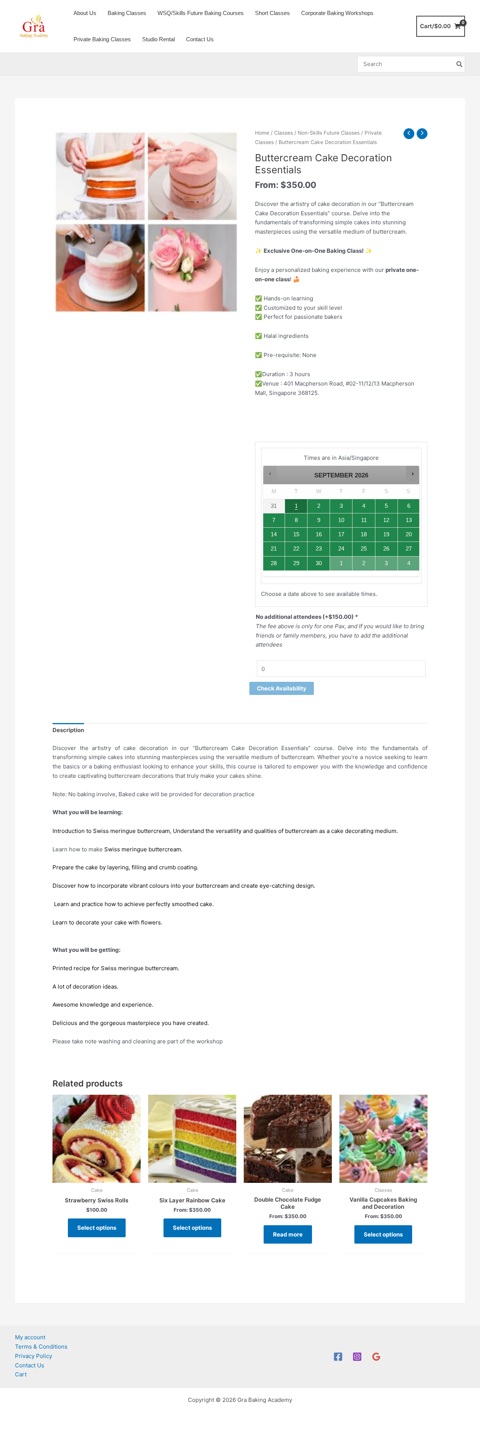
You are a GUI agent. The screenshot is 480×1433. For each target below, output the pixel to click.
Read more (288, 1234)
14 (274, 534)
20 (409, 534)
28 (274, 563)
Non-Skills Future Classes (329, 133)
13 (409, 520)
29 (296, 563)
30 (319, 563)
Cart (21, 1374)
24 (341, 549)
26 (386, 549)
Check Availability (281, 688)
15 (296, 534)
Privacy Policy (33, 1355)
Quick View (96, 1175)
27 (409, 549)
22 (296, 549)
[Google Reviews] (376, 1356)
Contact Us (29, 1365)
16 (319, 534)
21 (274, 549)
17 (341, 534)
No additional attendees (307, 616)
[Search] (460, 64)
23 (319, 549)
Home (262, 133)
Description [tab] (68, 730)
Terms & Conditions (41, 1346)
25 (364, 549)
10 (341, 520)
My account (30, 1337)
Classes (283, 133)
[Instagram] (357, 1356)
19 (386, 534)
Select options (96, 1227)
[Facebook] (338, 1356)
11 (364, 520)
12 (386, 520)
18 (364, 534)
